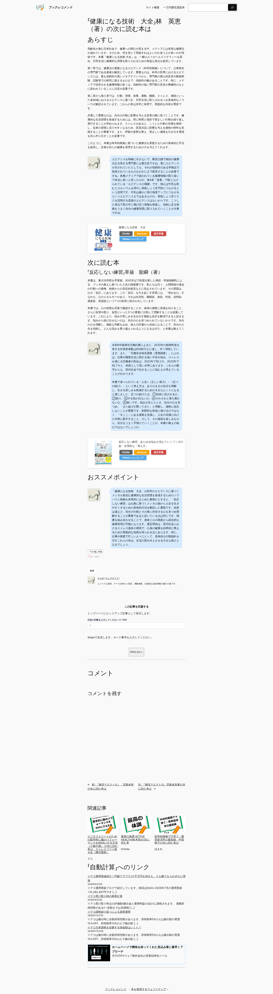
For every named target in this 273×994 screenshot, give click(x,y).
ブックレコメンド (61, 7)
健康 (92, 570)
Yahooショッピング (133, 238)
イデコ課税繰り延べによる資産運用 (109, 911)
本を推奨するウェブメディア (148, 989)
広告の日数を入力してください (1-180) (107, 619)
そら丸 (100, 578)
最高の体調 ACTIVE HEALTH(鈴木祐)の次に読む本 (135, 839)
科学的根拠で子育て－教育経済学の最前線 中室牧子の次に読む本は (169, 839)
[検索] (232, 7)
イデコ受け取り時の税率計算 (105, 896)
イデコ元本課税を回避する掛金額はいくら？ (114, 927)
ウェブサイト (112, 578)
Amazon (142, 233)
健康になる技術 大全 (132, 227)
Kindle (126, 233)
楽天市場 (158, 233)
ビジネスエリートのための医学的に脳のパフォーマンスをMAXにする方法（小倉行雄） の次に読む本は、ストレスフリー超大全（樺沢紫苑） (103, 844)
